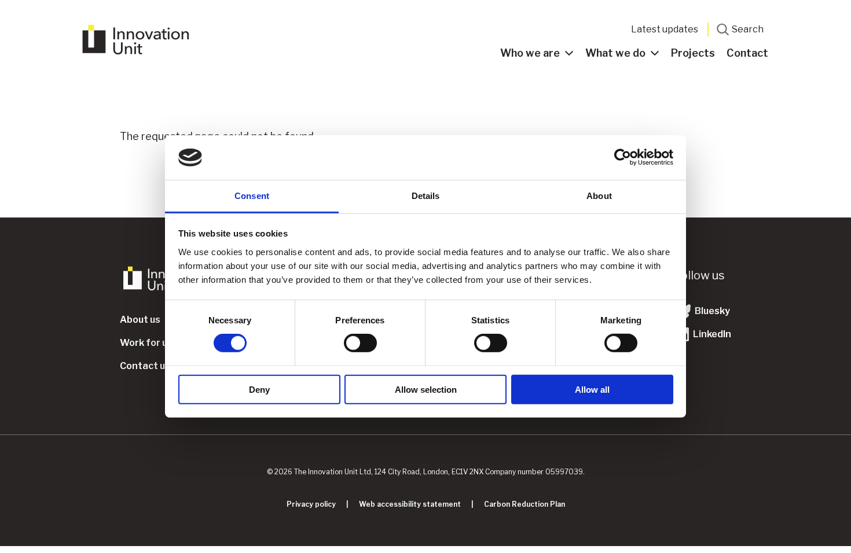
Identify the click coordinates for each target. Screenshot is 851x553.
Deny (259, 389)
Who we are (530, 53)
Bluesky (711, 310)
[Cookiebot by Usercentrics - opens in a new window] (622, 157)
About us (140, 319)
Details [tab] (426, 196)
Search (748, 29)
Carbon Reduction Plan (524, 504)
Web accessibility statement (410, 504)
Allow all (592, 389)
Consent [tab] (251, 196)
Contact (747, 53)
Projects (693, 53)
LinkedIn (711, 334)
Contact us (145, 365)
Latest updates (664, 29)
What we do (615, 53)
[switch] (360, 343)
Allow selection (426, 389)
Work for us (146, 342)
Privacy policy (311, 504)
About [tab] (599, 196)
